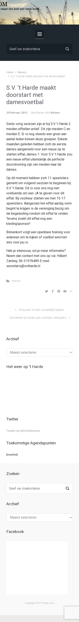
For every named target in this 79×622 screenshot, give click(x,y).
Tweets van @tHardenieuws (23, 430)
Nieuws (21, 72)
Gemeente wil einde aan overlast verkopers (37, 318)
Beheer (55, 112)
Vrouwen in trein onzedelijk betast (41, 310)
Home (9, 72)
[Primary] (39, 34)
